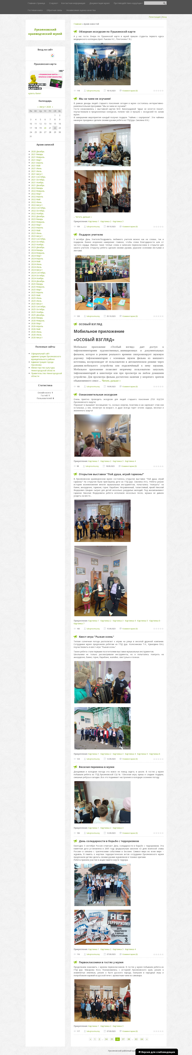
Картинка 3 (118, 221)
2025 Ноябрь (37, 312)
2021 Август (37, 174)
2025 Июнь (36, 298)
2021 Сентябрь (38, 176)
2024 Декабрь (37, 281)
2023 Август (37, 236)
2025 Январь (37, 284)
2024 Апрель (37, 258)
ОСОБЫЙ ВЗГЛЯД (90, 324)
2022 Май (35, 199)
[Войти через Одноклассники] (57, 56)
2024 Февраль (38, 253)
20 (45, 128)
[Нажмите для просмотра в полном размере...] (102, 85)
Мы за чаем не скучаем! (95, 98)
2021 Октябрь (38, 179)
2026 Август (37, 337)
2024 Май (35, 261)
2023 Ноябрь (37, 244)
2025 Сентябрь (38, 306)
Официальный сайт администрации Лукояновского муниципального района (46, 356)
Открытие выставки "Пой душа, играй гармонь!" (111, 474)
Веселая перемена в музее (96, 767)
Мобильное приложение (99, 331)
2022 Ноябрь (37, 213)
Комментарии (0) (130, 90)
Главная (78, 24)
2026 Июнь (36, 332)
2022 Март (36, 193)
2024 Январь (37, 250)
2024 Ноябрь (37, 278)
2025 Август (37, 303)
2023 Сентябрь (38, 238)
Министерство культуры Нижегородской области (43, 369)
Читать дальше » (83, 217)
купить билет (34, 93)
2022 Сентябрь (38, 207)
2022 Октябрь (38, 210)
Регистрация (154, 17)
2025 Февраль (38, 286)
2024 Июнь (36, 264)
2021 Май (35, 165)
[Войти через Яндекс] (47, 56)
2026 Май (35, 329)
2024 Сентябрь (38, 272)
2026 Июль (36, 334)
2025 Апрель (37, 292)
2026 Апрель (37, 326)
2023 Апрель (37, 227)
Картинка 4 (130, 461)
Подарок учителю (91, 234)
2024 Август (37, 270)
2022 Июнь (36, 202)
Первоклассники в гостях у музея (101, 962)
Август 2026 (45, 106)
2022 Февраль (38, 191)
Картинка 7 (79, 623)
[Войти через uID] (33, 56)
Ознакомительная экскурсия (98, 394)
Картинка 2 (105, 221)
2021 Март (36, 160)
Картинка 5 (142, 620)
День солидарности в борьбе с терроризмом (109, 841)
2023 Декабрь (37, 247)
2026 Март (36, 323)
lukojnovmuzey (93, 90)
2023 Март (36, 224)
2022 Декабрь (37, 216)
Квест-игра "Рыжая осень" (96, 636)
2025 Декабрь (37, 315)
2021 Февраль (38, 157)
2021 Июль (36, 171)
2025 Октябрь (38, 309)
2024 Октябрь (38, 275)
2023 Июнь (36, 233)
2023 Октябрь (38, 241)
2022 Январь (37, 188)
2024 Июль (36, 267)
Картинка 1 (93, 221)
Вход (164, 17)
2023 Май (35, 230)
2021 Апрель (37, 162)
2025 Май (35, 295)
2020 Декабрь (37, 151)
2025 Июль (36, 301)
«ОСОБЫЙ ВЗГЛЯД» (94, 339)
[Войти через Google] (52, 55)
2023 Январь (37, 219)
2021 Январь (37, 154)
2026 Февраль (38, 320)
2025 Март (36, 289)
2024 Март (36, 255)
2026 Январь (37, 317)
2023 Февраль (38, 222)
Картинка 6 (154, 620)
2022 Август (37, 205)
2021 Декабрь (37, 185)
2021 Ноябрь (37, 182)
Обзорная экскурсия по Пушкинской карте (107, 31)
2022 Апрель (37, 196)
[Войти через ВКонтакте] (38, 56)
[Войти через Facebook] (43, 56)
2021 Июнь (36, 168)
